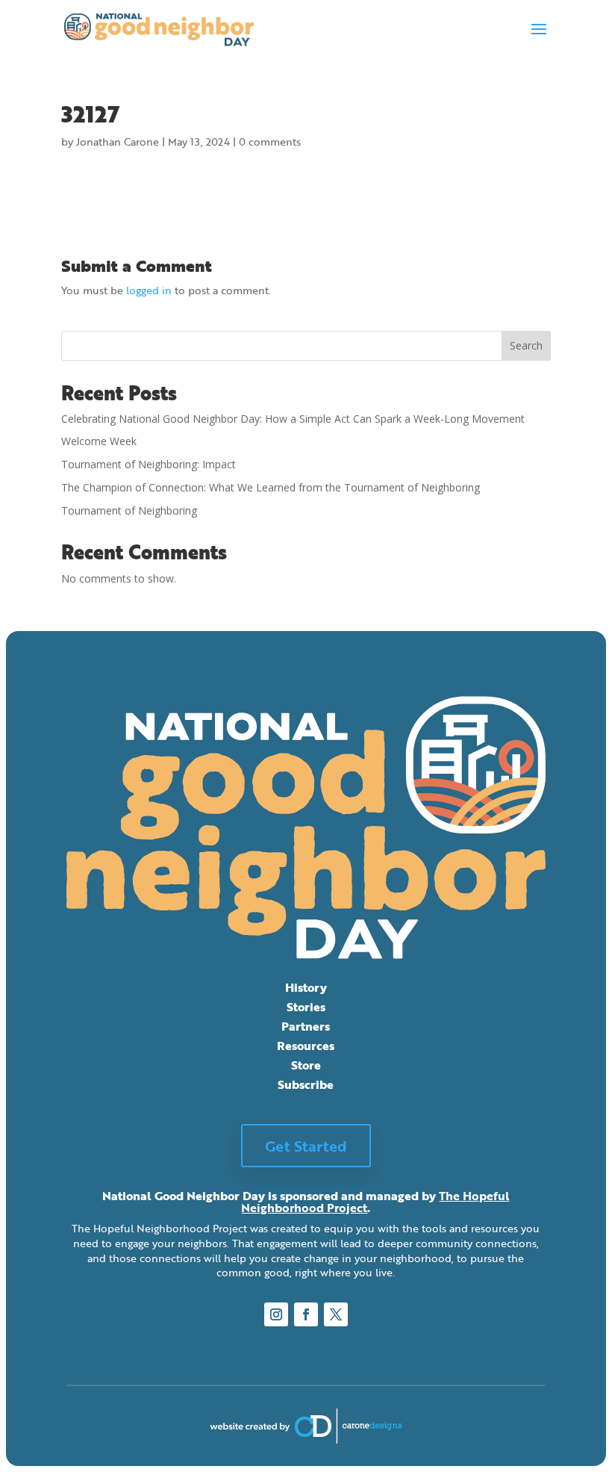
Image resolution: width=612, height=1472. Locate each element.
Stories (306, 1007)
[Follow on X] (336, 1314)
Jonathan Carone (117, 141)
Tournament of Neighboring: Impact (148, 464)
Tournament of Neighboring (129, 510)
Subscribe (306, 1084)
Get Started (306, 1145)
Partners (305, 1026)
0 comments (270, 141)
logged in (149, 290)
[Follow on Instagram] (276, 1314)
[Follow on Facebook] (306, 1314)
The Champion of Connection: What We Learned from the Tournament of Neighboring (272, 487)
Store (306, 1065)
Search (526, 345)
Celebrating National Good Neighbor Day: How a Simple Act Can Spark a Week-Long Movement (293, 419)
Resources (305, 1046)
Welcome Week (99, 441)
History (306, 987)
